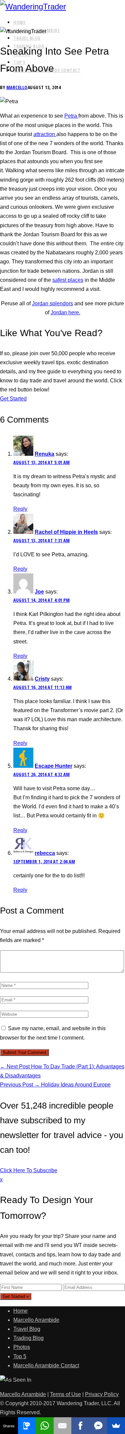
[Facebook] (80, 1425)
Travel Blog (27, 38)
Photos (21, 1347)
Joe (39, 592)
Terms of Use (65, 1394)
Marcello (17, 87)
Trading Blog (28, 1338)
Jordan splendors (52, 303)
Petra (71, 116)
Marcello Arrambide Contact (46, 1365)
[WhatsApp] (45, 1425)
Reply (20, 509)
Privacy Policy (102, 1394)
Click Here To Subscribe (28, 1170)
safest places (67, 280)
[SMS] (27, 1425)
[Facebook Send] (98, 1425)
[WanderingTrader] (62, 7)
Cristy (42, 679)
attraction (44, 134)
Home (19, 22)
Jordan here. (65, 312)
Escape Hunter (53, 766)
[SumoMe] (116, 1425)
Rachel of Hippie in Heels (66, 532)
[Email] (63, 1425)
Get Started (13, 398)
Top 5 (19, 1356)
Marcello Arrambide (36, 1320)
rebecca (45, 853)
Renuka (44, 454)
